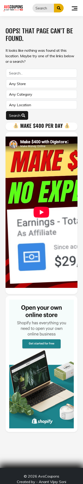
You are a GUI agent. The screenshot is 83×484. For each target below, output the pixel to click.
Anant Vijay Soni (52, 481)
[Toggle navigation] (74, 8)
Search (15, 115)
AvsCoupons (48, 476)
